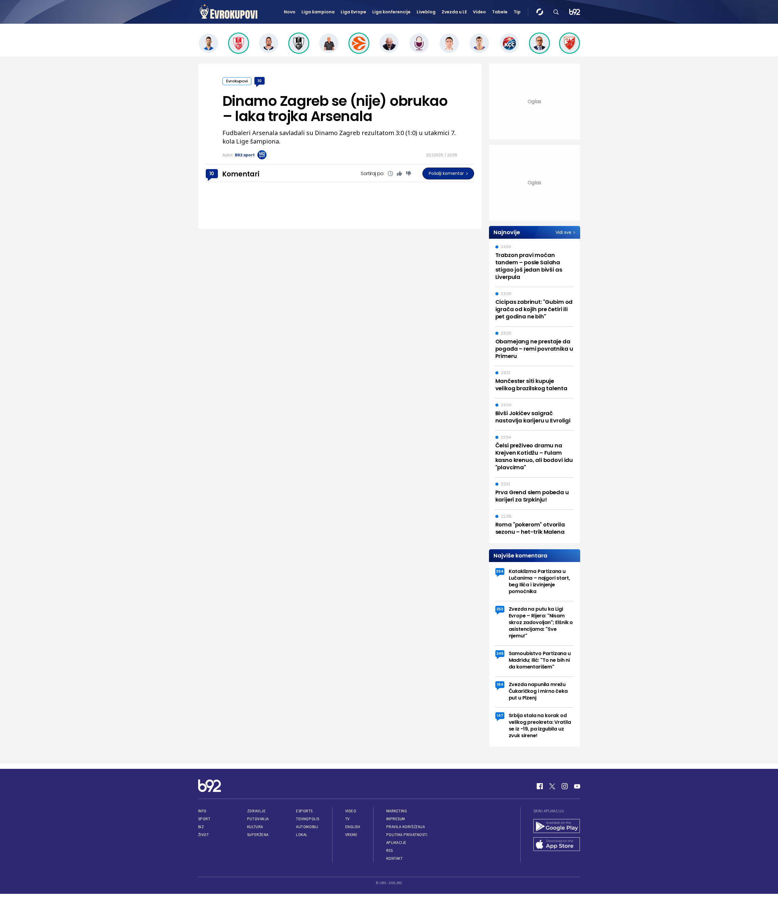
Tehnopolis (307, 818)
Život (203, 834)
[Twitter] (552, 786)
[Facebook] (540, 786)
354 (500, 571)
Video (479, 12)
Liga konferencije (391, 12)
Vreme (351, 834)
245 (500, 653)
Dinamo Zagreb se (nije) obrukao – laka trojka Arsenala (335, 108)
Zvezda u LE (454, 12)
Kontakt (394, 858)
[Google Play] (556, 826)
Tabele (500, 12)
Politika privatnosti (407, 834)
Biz (201, 826)
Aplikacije (396, 842)
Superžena (258, 834)
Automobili (307, 826)
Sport (204, 818)
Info (202, 811)
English (352, 826)
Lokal (302, 834)
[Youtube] (577, 786)
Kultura (255, 826)
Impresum (395, 818)
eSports (304, 811)
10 (259, 80)
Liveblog (426, 12)
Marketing (396, 811)
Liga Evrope (353, 12)
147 (500, 715)
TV (347, 818)
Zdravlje (256, 811)
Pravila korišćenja (405, 826)
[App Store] (556, 844)
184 (500, 684)
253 (499, 609)
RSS (389, 850)
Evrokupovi (237, 81)
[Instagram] (565, 786)
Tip (517, 12)
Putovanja (258, 818)
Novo (289, 12)
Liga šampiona (318, 12)
